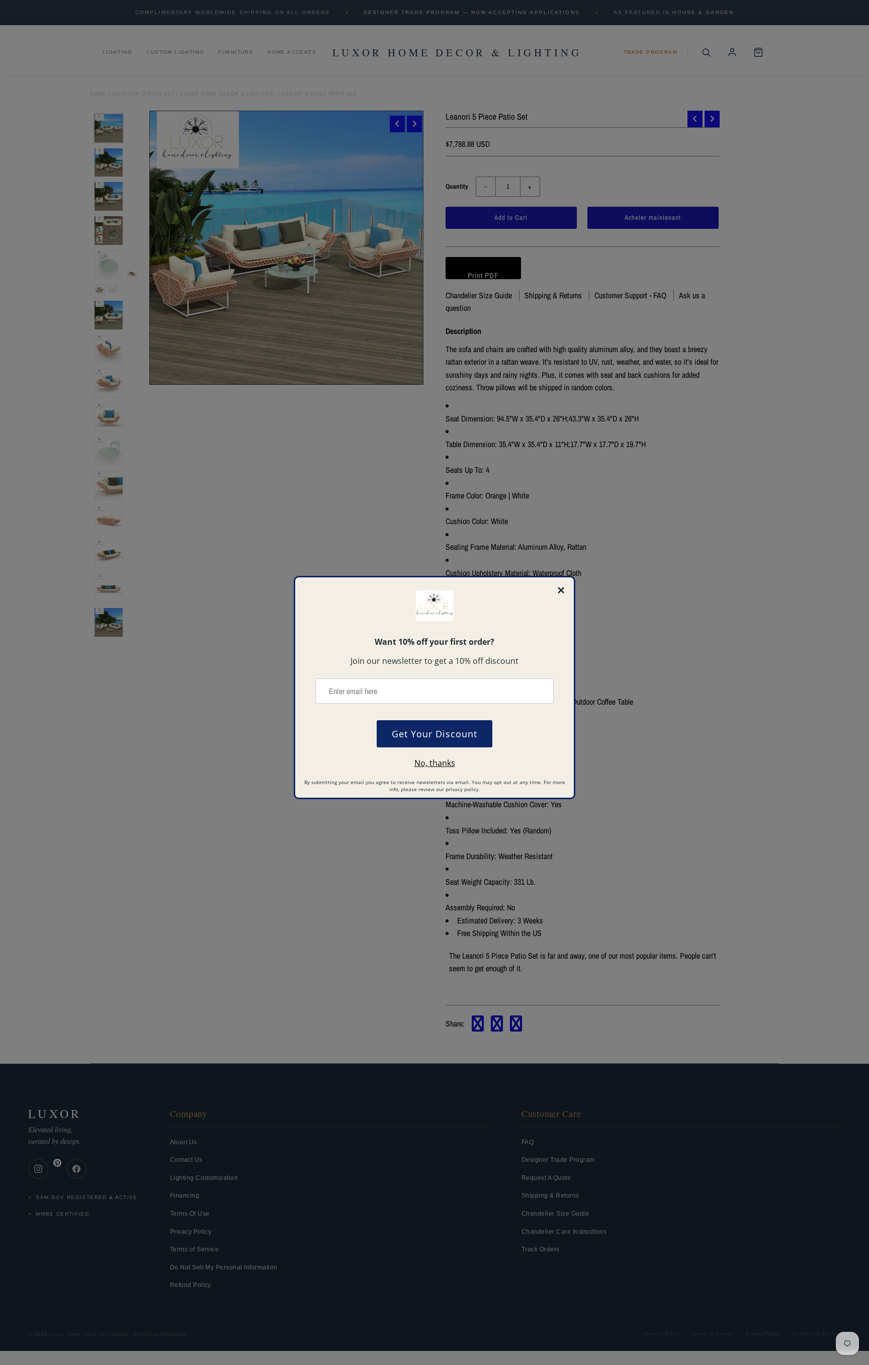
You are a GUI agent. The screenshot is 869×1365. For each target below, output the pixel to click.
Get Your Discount (434, 734)
